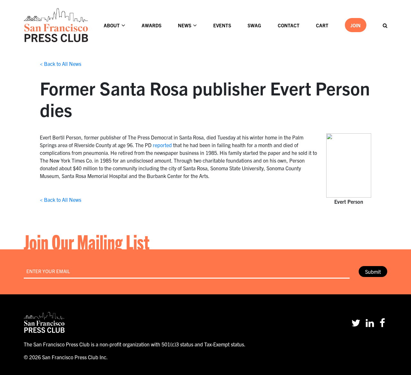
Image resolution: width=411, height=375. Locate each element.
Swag (254, 25)
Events (222, 25)
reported (162, 145)
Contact (289, 25)
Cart (322, 25)
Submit (373, 271)
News (184, 25)
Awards (152, 25)
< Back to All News (60, 63)
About (112, 25)
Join (355, 25)
